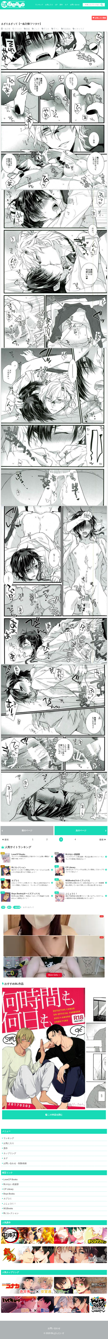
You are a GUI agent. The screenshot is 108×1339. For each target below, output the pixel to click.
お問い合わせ (75, 5)
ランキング (39, 5)
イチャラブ (79, 29)
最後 (101, 839)
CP (56, 5)
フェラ (37, 29)
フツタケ (18, 29)
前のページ (27, 830)
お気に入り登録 (100, 18)
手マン (56, 29)
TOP (3, 907)
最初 (6, 839)
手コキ (46, 29)
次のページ (81, 830)
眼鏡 (28, 29)
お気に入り (49, 5)
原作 (61, 5)
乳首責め (67, 29)
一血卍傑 (6, 29)
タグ (66, 5)
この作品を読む (55, 1115)
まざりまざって (28, 907)
